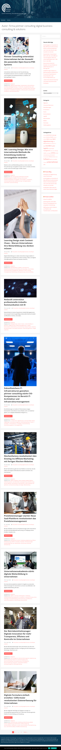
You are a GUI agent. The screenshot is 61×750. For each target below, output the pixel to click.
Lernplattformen (15, 270)
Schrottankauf (52, 155)
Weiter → (26, 732)
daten (47, 139)
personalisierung (20, 326)
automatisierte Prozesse (15, 540)
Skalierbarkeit (17, 543)
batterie (44, 137)
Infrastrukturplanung (25, 422)
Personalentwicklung (13, 598)
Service (8, 20)
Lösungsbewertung (27, 86)
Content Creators (21, 323)
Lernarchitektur (23, 179)
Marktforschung (31, 482)
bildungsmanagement (8, 178)
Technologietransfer (18, 425)
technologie (21, 484)
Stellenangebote (47, 125)
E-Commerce (46, 109)
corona (44, 139)
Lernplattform (29, 179)
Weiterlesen (54, 748)
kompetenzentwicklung (8, 179)
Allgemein (13, 84)
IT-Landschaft (20, 86)
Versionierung (23, 543)
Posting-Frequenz (28, 326)
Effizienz (34, 540)
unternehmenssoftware (22, 662)
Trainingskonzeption (26, 181)
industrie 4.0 (14, 659)
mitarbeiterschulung (29, 597)
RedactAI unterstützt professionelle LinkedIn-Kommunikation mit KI (15, 302)
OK (49, 748)
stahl (51, 159)
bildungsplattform (14, 267)
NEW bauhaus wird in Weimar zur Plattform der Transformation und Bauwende (50, 209)
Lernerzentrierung (7, 270)
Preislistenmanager (29, 541)
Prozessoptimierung (17, 661)
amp (53, 135)
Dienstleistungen (47, 107)
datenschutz (14, 420)
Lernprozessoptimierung (9, 181)
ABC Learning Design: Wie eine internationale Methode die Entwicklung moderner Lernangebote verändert (18, 153)
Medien (45, 120)
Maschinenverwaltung (8, 661)
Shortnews (45, 123)
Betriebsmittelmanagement (24, 658)
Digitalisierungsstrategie (15, 85)
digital (54, 139)
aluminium (49, 135)
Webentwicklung (27, 484)
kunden (48, 146)
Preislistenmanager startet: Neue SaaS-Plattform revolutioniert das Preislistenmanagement (20, 518)
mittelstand (14, 725)
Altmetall (44, 135)
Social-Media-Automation (17, 328)
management (46, 150)
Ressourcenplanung (8, 662)
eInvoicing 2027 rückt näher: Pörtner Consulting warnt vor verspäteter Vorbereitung (50, 203)
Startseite (3, 20)
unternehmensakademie (9, 600)
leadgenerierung (12, 325)
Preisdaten (17, 541)
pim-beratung (16, 88)
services (53, 156)
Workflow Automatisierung (21, 726)
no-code (18, 725)
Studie (53, 159)
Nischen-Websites (7, 483)
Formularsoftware (7, 725)
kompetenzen (16, 597)
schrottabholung (46, 155)
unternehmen (7, 182)
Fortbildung (27, 595)
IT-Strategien (19, 423)
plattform (13, 541)
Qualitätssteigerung (8, 543)
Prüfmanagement (25, 661)
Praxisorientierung (26, 423)
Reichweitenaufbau (8, 328)
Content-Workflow (28, 323)
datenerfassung (26, 722)
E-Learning (19, 178)
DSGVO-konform (17, 723)
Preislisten (22, 541)
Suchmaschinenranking (13, 484)
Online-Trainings (27, 270)
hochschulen (24, 178)
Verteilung (29, 543)
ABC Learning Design (14, 176)
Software (46, 159)
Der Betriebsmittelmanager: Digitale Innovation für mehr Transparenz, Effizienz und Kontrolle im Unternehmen (17, 635)
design (51, 139)
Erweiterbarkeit (24, 85)
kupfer (53, 146)
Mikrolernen (21, 270)
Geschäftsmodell (16, 482)
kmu (27, 659)
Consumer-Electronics (48, 105)
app (55, 135)
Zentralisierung (7, 544)
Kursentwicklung (17, 269)
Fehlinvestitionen (30, 85)
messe (53, 150)
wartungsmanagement (8, 664)
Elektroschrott (46, 143)
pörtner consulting (23, 88)
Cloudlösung (23, 540)
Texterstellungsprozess (27, 328)
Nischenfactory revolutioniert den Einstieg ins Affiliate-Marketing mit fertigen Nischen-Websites (20, 459)
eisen (54, 141)
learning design (24, 269)
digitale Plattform (29, 480)
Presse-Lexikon (49, 197)
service (50, 156)
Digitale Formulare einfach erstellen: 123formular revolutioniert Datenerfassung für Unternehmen (20, 699)
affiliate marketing (14, 480)
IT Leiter (31, 422)
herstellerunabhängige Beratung (10, 86)
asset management (14, 658)
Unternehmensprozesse (14, 91)
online (53, 153)
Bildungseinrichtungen (23, 176)
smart (57, 156)
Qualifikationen (29, 598)
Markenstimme (14, 326)
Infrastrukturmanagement (15, 422)
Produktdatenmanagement (15, 89)
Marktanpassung (7, 541)
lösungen (52, 148)
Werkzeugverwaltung (18, 664)
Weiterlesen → (8, 80)
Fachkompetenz (22, 595)
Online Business (21, 483)
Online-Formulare (23, 725)
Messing (56, 150)
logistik (45, 148)
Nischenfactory (15, 483)
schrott (56, 153)
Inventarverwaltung (21, 659)
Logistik (45, 116)
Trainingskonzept (7, 272)
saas (13, 543)
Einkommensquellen (8, 482)
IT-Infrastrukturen (12, 423)
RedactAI (34, 326)
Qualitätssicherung (18, 181)
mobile (44, 153)
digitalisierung (20, 420)
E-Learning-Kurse (25, 267)
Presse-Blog (48, 172)
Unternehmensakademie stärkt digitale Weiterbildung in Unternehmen (19, 574)
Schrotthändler (45, 156)
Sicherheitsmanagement (9, 425)
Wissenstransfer (24, 600)
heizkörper (53, 143)
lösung (49, 148)
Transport (45, 162)
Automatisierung (13, 722)
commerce (54, 137)
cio (11, 420)
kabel (44, 146)
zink (44, 164)
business (48, 137)
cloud (51, 137)
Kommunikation (47, 114)
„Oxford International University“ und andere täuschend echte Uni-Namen (50, 81)
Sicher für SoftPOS (47, 199)
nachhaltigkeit (48, 153)
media (51, 150)
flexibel (30, 420)
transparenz (6, 91)
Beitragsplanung (13, 323)
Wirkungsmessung (21, 272)
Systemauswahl (31, 89)
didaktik (15, 178)
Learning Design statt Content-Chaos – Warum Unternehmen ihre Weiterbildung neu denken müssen (19, 244)
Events (44, 112)
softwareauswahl (24, 89)
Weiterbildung (14, 272)
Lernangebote (16, 179)
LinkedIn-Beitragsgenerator (21, 325)
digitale (11, 595)
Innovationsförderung (8, 597)
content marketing (22, 480)
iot (55, 143)
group (50, 143)
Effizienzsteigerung (8, 659)
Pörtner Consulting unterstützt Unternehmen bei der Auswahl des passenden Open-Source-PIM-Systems (19, 60)
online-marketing (28, 483)
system (55, 159)
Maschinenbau (46, 118)
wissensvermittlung (14, 182)
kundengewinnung (23, 482)
